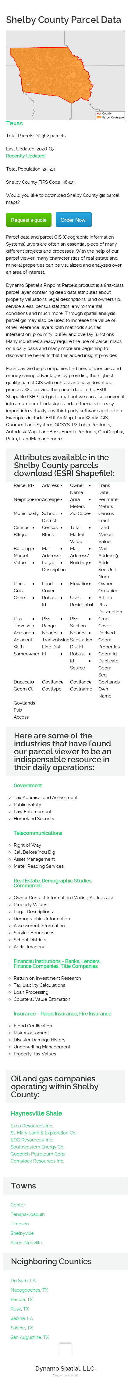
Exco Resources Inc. (32, 1126)
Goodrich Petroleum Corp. (38, 1154)
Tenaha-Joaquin (28, 1214)
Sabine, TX (22, 1328)
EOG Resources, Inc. (32, 1140)
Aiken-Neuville (26, 1243)
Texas (14, 123)
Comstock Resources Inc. (37, 1161)
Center (18, 1205)
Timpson (20, 1224)
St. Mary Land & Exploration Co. (43, 1133)
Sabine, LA (22, 1318)
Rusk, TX (20, 1309)
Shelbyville (22, 1233)
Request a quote (29, 219)
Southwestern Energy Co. (37, 1147)
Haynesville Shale (36, 1113)
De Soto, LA (23, 1280)
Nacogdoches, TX (29, 1290)
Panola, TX (22, 1299)
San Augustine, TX (30, 1337)
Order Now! (74, 219)
